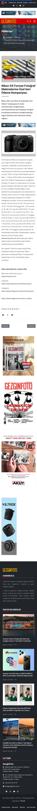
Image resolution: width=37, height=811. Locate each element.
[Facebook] (13, 6)
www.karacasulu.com (8, 238)
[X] (9, 790)
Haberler (9, 78)
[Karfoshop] (18, 125)
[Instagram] (23, 6)
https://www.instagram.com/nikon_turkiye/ (16, 298)
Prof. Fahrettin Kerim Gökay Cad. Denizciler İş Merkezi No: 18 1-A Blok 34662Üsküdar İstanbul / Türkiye (18, 777)
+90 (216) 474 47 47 (10, 783)
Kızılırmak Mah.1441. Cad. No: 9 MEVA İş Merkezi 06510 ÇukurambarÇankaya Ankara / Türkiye (16, 769)
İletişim (25, 2)
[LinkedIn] (12, 315)
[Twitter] (17, 6)
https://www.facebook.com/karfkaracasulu (16, 284)
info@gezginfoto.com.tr (11, 786)
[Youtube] (20, 6)
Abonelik (19, 2)
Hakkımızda (12, 2)
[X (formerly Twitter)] (7, 315)
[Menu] (34, 21)
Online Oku (32, 2)
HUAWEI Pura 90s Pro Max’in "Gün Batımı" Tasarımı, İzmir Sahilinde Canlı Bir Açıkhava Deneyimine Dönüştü (18, 745)
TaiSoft (22, 801)
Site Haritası (31, 807)
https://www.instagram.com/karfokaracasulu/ (17, 291)
